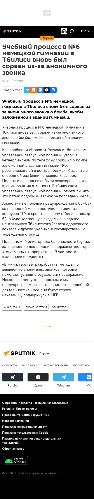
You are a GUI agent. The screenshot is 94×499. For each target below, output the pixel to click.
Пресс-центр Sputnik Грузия (22, 415)
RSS (47, 415)
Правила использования (51, 403)
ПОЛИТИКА (81, 365)
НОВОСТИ (9, 365)
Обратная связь (13, 449)
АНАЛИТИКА (12, 307)
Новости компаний (15, 421)
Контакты (25, 403)
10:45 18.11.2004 (13, 81)
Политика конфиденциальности (24, 427)
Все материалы (56, 365)
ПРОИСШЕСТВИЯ (36, 307)
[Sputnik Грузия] (13, 33)
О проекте (9, 403)
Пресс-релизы (26, 409)
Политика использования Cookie (25, 433)
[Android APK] (15, 461)
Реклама (8, 409)
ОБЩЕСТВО (59, 307)
